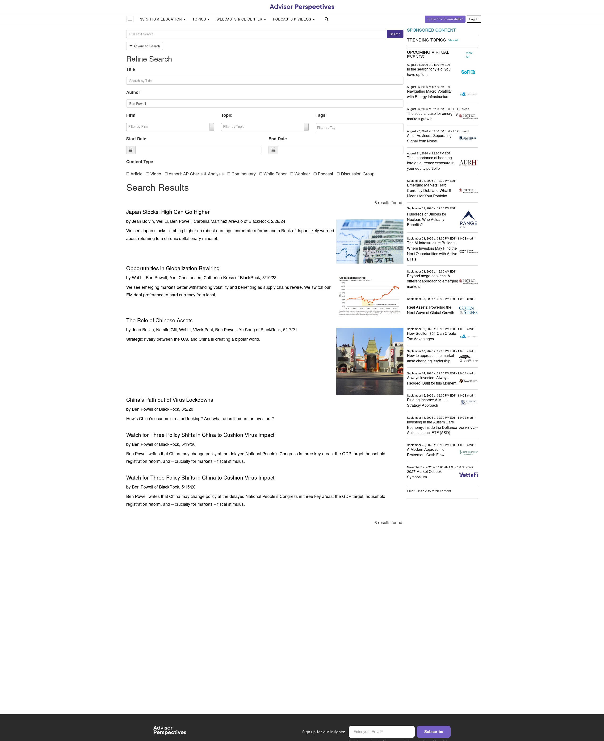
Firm (130, 115)
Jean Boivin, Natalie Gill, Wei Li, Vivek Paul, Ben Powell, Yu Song (193, 329)
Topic (226, 115)
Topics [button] (200, 19)
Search (395, 34)
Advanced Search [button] (146, 46)
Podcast (325, 173)
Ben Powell (142, 409)
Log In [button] (474, 19)
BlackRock (259, 221)
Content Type (139, 161)
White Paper (274, 173)
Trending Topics (426, 39)
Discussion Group (357, 173)
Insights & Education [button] (160, 19)
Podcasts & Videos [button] (292, 19)
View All (453, 40)
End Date (277, 139)
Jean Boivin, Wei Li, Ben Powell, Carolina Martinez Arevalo (187, 221)
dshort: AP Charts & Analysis (196, 173)
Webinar (301, 173)
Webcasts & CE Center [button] (240, 19)
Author (133, 92)
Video (155, 173)
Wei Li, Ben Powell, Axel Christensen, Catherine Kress (183, 277)
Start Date (136, 139)
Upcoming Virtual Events (428, 54)
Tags (320, 115)
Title (130, 69)
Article (136, 173)
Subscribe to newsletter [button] (445, 19)
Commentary (243, 173)
